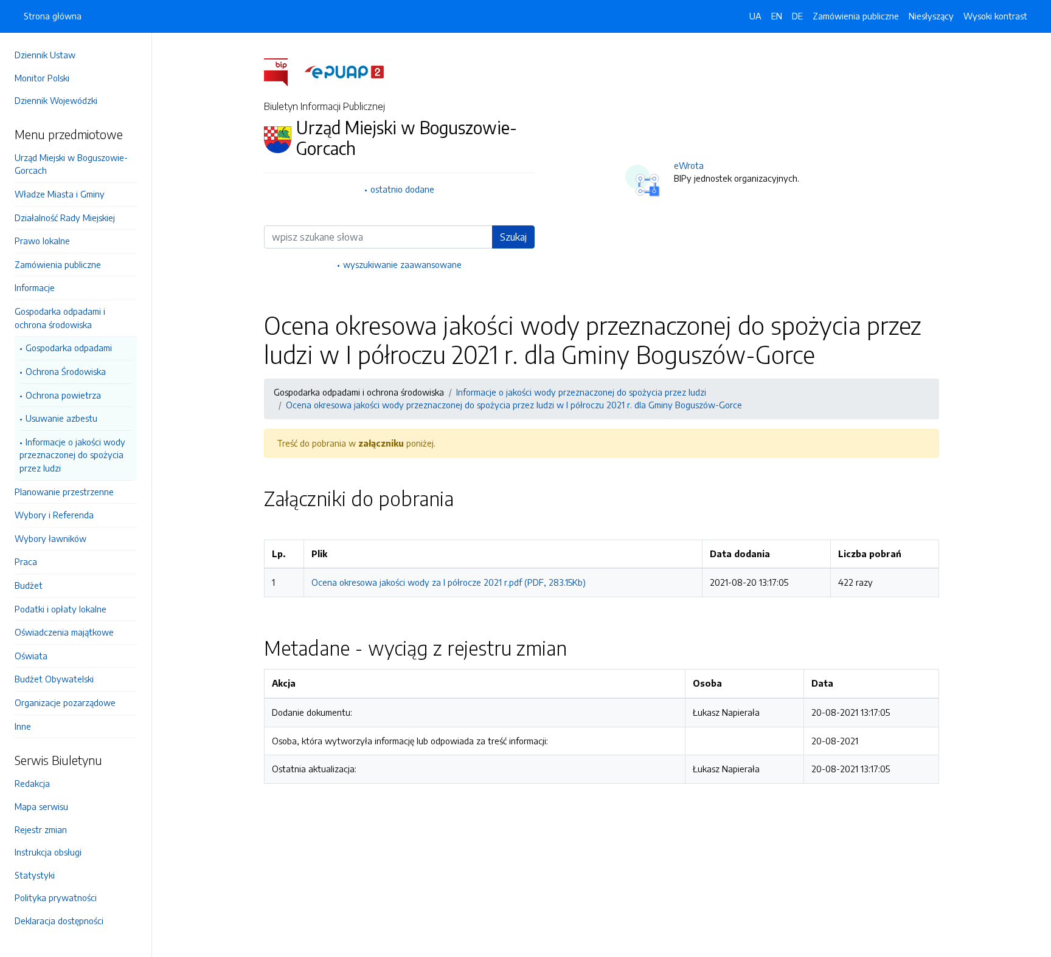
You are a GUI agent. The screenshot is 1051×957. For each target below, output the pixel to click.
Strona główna (53, 15)
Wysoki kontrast (995, 15)
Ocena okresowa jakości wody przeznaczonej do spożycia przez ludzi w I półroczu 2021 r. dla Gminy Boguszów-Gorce (514, 404)
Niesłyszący (931, 15)
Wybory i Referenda (54, 514)
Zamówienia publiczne (58, 264)
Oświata (31, 655)
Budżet (29, 585)
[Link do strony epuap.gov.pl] (344, 71)
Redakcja (32, 783)
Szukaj (513, 237)
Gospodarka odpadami (69, 347)
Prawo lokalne (42, 240)
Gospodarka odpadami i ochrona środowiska (60, 318)
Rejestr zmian (41, 829)
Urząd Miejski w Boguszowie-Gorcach (71, 164)
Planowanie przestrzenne (64, 491)
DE (797, 15)
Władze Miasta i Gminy (60, 193)
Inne (23, 726)
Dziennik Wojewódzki (56, 100)
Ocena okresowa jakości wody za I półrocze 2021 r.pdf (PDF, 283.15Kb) (448, 582)
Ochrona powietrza (63, 394)
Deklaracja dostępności (59, 920)
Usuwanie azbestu (61, 418)
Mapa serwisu (41, 806)
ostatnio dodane (402, 189)
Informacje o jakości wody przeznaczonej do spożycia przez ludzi (72, 454)
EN (776, 15)
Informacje (35, 287)
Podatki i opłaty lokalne (60, 608)
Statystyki (35, 875)
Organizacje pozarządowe (65, 702)
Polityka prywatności (56, 897)
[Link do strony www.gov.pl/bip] (283, 71)
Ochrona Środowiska (66, 371)
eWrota (689, 165)
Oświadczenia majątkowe (64, 631)
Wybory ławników (50, 538)
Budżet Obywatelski (54, 678)
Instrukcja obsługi (48, 851)
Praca (26, 561)
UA (755, 15)
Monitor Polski (42, 77)
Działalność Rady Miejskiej (65, 217)
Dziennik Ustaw (45, 54)
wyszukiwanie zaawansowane (402, 264)
